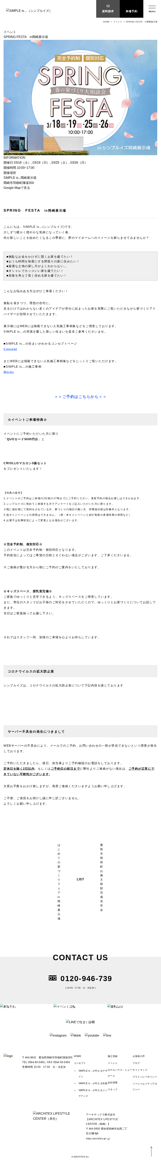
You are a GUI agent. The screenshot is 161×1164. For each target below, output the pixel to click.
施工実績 (113, 1056)
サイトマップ (140, 1070)
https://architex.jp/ (96, 1138)
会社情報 (113, 1082)
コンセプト (80, 1063)
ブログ (136, 1063)
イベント (117, 22)
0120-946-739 (86, 978)
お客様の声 (139, 1056)
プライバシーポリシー (145, 1076)
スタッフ (113, 1089)
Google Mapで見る (17, 187)
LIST (80, 879)
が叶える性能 (93, 1083)
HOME (106, 22)
